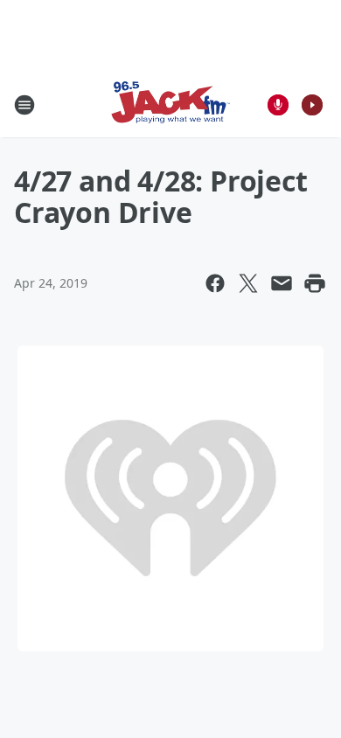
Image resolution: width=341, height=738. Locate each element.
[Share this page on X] (248, 283)
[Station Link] (170, 104)
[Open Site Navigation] (24, 104)
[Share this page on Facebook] (215, 283)
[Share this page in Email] (281, 283)
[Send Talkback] (278, 104)
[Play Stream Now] (312, 104)
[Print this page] (315, 283)
